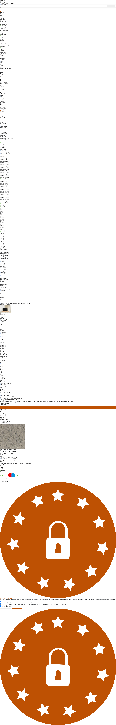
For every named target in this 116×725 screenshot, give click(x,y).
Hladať (12, 3)
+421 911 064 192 (4, 465)
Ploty (7, 396)
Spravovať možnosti (3, 608)
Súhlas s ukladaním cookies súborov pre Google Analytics (9, 607)
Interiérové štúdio (6, 460)
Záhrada (5, 396)
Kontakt (10, 462)
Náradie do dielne (19, 460)
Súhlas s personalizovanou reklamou (6, 606)
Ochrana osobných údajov (10, 463)
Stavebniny (1, 460)
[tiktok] (0, 479)
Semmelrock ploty (11, 396)
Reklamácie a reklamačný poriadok (26, 463)
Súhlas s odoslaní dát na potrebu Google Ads (7, 605)
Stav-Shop (1, 396)
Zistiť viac (1, 452)
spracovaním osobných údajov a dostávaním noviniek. (12, 459)
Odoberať (14, 458)
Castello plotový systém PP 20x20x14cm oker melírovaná (22, 396)
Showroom (7, 462)
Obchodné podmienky (3, 463)
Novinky (1, 462)
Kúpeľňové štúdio (11, 460)
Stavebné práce (24, 460)
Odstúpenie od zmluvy (17, 463)
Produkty (4, 462)
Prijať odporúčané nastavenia (17, 608)
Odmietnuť (9, 608)
